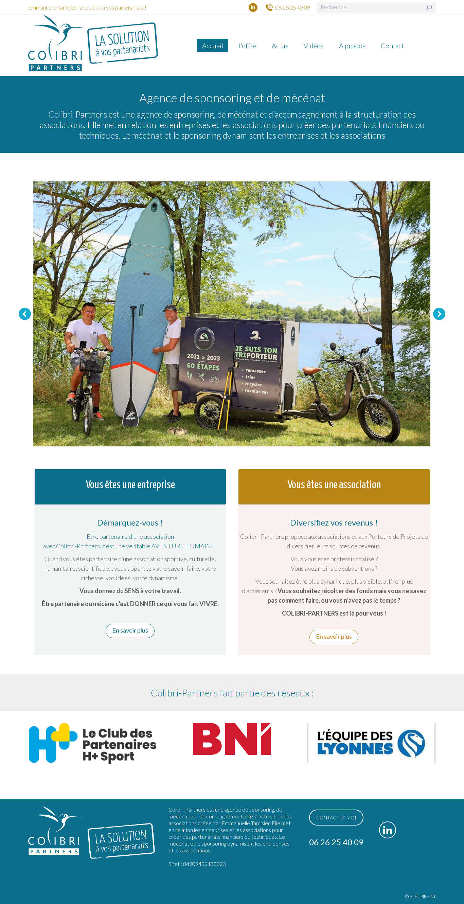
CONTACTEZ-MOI (336, 817)
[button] (25, 314)
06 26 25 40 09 (292, 7)
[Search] (429, 7)
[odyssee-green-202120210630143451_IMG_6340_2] (231, 313)
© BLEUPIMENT (420, 896)
